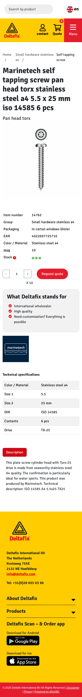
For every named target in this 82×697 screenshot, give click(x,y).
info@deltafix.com (21, 574)
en (76, 9)
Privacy (28, 691)
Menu (73, 34)
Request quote (52, 274)
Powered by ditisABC (47, 691)
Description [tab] (14, 452)
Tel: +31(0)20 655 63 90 (25, 583)
